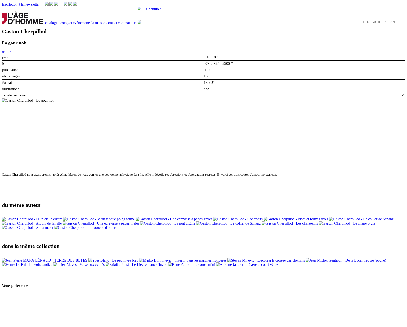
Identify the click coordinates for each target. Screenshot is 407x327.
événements (81, 23)
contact (111, 23)
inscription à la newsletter (21, 4)
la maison (98, 23)
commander (127, 23)
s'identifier (153, 9)
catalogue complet (58, 23)
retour (6, 52)
